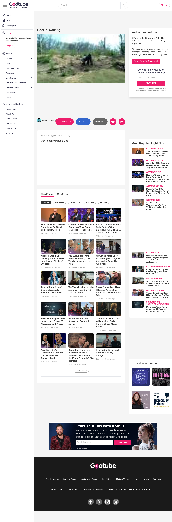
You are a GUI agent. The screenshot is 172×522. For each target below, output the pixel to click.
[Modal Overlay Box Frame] (86, 261)
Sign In (10, 45)
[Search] (124, 5)
